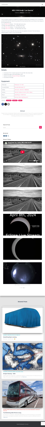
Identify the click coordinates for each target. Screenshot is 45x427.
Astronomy (9, 100)
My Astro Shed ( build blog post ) (21, 97)
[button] (22, 51)
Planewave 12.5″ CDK (19, 84)
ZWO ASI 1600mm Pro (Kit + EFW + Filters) (23, 92)
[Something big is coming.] (22, 319)
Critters (4, 409)
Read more (24, 376)
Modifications (19, 409)
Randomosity (32, 409)
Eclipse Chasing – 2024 (9, 373)
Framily (8, 409)
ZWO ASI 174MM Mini (24, 89)
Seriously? (38, 409)
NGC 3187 (8, 28)
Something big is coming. (10, 337)
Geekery (20, 100)
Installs (14, 409)
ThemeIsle (26, 424)
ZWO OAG (17, 89)
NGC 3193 (7, 24)
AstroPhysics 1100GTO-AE (20, 94)
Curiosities (15, 100)
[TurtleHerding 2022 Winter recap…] (22, 394)
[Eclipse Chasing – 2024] (22, 356)
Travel (22, 371)
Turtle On (5, 410)
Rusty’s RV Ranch (16, 76)
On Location (18, 371)
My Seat (23, 409)
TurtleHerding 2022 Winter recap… (12, 412)
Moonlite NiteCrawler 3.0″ (20, 87)
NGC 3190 (7, 27)
